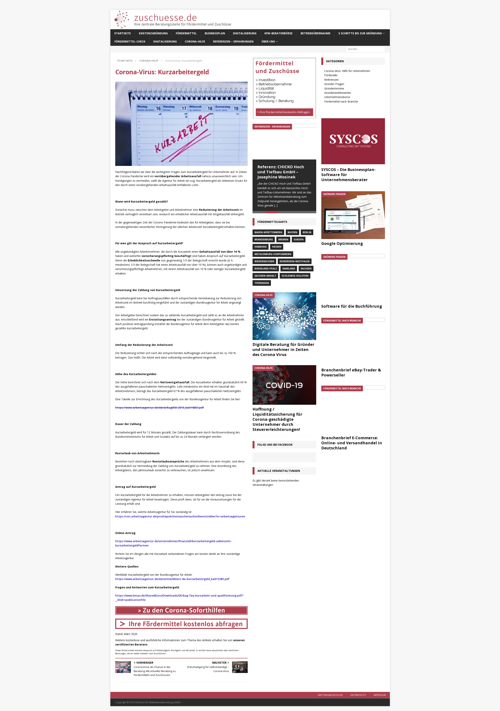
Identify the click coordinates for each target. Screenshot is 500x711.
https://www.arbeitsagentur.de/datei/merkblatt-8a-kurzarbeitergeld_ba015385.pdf (172, 579)
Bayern (292, 234)
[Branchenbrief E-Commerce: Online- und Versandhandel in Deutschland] (353, 409)
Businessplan (215, 33)
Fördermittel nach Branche (341, 101)
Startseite (122, 33)
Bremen (283, 241)
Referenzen (331, 79)
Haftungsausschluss (330, 694)
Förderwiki (330, 75)
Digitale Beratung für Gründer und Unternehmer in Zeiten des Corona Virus (283, 351)
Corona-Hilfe (195, 41)
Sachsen (306, 270)
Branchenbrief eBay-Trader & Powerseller (351, 372)
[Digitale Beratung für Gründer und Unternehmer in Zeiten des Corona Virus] (284, 318)
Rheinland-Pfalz (265, 270)
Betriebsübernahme (315, 33)
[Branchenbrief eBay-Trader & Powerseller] (353, 342)
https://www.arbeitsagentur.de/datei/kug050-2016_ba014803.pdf (159, 407)
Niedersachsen (264, 263)
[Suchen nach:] (365, 49)
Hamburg (260, 248)
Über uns (268, 41)
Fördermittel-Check (129, 41)
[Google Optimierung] (353, 215)
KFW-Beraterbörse (278, 33)
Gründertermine (334, 88)
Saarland (288, 270)
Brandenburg (263, 241)
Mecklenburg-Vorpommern (272, 255)
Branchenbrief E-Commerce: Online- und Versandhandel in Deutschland (351, 443)
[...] (276, 205)
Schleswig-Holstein (295, 277)
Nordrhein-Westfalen (295, 263)
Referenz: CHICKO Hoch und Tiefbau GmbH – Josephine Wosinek (280, 172)
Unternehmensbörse (337, 97)
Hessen (276, 248)
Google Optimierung (342, 243)
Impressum (380, 694)
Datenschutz (358, 694)
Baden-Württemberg (268, 234)
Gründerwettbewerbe (337, 93)
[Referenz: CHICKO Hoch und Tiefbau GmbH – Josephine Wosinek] (284, 141)
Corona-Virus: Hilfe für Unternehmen (347, 71)
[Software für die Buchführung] (353, 278)
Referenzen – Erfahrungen (233, 41)
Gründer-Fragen (334, 84)
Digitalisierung (244, 33)
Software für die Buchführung (351, 306)
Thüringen (261, 284)
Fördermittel (186, 33)
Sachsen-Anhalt (265, 277)
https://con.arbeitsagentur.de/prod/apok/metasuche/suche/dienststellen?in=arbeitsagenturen (180, 516)
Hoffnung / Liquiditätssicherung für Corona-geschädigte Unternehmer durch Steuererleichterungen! (277, 421)
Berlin (307, 234)
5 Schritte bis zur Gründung (360, 33)
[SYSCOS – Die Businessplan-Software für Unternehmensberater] (353, 141)
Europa (299, 241)
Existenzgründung (153, 33)
